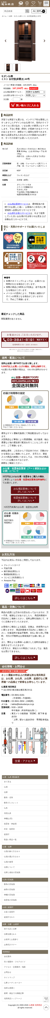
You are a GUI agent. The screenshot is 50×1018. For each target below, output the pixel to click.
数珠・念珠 (8, 797)
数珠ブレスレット (11, 803)
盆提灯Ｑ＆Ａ (9, 917)
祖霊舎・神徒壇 (10, 824)
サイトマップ (9, 977)
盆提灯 (6, 834)
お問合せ (7, 972)
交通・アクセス (24, 761)
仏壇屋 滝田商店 (35, 1005)
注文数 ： (7, 99)
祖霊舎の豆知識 (10, 900)
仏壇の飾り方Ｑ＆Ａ (12, 851)
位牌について (9, 867)
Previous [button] (6, 41)
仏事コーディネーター (13, 983)
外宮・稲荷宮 (9, 829)
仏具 (6, 808)
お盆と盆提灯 (9, 912)
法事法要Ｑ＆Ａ (10, 934)
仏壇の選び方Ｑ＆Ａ (12, 857)
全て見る (7, 782)
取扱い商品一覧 (10, 839)
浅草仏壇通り (9, 988)
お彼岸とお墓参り (11, 939)
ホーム (4, 16)
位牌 (6, 792)
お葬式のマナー (10, 945)
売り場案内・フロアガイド (15, 962)
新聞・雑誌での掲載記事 (14, 993)
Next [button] (44, 41)
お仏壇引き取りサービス (19, 213)
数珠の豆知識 (9, 884)
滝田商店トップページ (13, 998)
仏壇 (10, 16)
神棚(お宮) (8, 818)
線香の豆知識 (9, 889)
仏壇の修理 (8, 862)
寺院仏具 (7, 813)
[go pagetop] (46, 1007)
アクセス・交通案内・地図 (15, 967)
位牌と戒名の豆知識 (12, 872)
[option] (25, 41)
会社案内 (7, 956)
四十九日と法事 (10, 929)
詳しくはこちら (24, 598)
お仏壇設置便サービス (18, 204)
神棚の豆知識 (9, 895)
